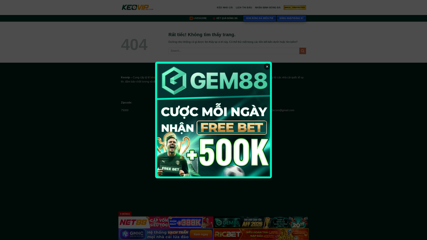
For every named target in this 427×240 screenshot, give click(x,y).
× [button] (267, 66)
